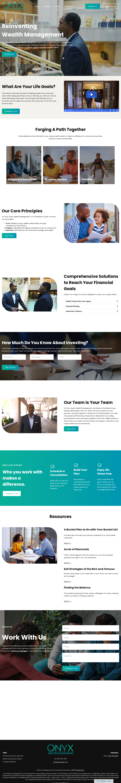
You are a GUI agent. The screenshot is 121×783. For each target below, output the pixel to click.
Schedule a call (71, 668)
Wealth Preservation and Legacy (78, 301)
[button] (37, 6)
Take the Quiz (10, 367)
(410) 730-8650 (113, 756)
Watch (66, 581)
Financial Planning (73, 306)
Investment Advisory (74, 311)
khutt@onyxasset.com (60, 762)
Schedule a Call (11, 111)
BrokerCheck (80, 770)
